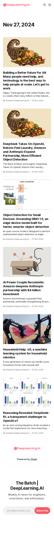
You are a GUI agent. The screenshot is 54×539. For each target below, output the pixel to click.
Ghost (33, 459)
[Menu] (49, 4)
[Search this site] (44, 4)
